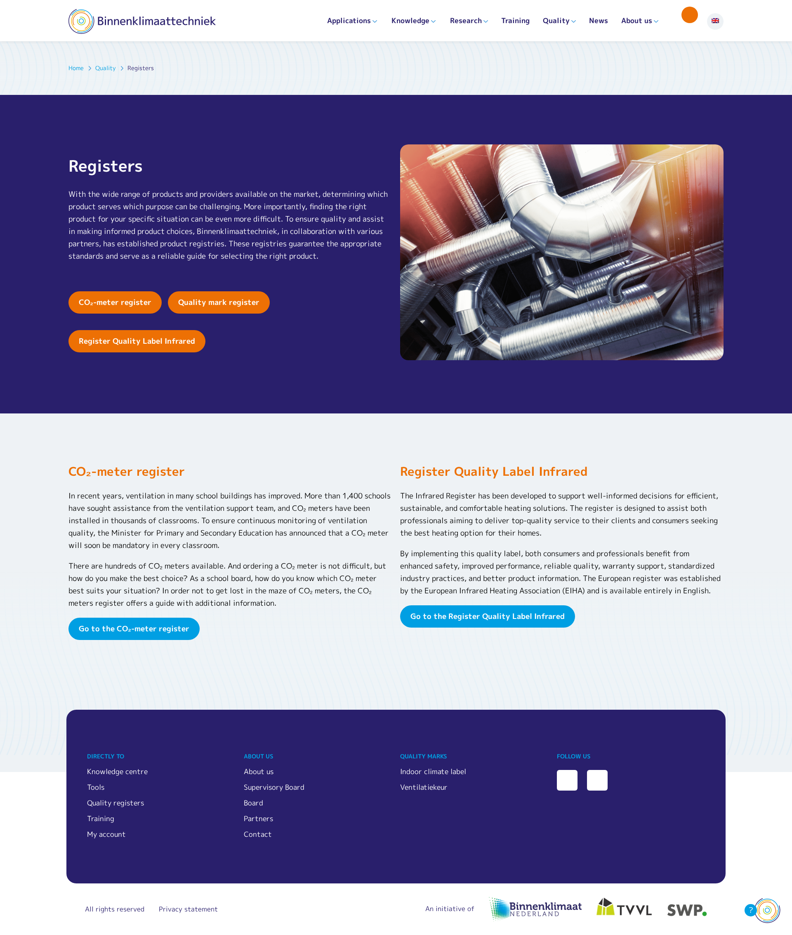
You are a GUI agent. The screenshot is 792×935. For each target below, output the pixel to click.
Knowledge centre (117, 771)
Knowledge (410, 20)
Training (515, 20)
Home (76, 68)
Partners (258, 818)
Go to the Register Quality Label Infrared (487, 616)
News (598, 20)
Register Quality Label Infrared (137, 341)
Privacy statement (188, 909)
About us (636, 20)
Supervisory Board (274, 787)
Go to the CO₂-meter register (134, 628)
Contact (258, 834)
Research (466, 20)
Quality (556, 20)
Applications (349, 20)
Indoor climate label (433, 771)
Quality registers (115, 803)
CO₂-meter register (115, 302)
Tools (95, 787)
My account (106, 834)
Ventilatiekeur (424, 787)
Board (253, 803)
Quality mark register (218, 302)
